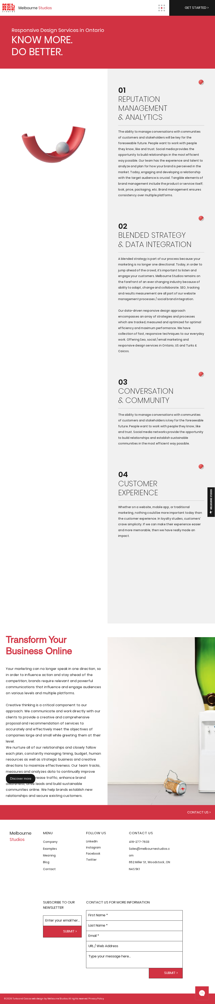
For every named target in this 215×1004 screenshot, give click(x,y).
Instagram (93, 848)
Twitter (91, 860)
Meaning (49, 856)
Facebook (93, 854)
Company (50, 842)
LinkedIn (92, 841)
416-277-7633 (139, 842)
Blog (46, 862)
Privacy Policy (96, 998)
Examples (50, 849)
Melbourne (35, 7)
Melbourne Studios (57, 998)
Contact (49, 869)
